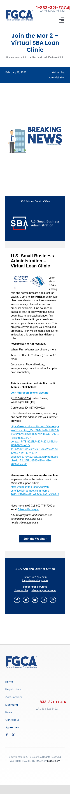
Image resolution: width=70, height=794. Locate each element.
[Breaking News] (21, 657)
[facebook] (6, 734)
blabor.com (53, 760)
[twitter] (13, 734)
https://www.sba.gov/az (35, 580)
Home (9, 57)
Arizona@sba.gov (28, 509)
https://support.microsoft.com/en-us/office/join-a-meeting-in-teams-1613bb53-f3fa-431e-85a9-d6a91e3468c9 (35, 490)
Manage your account (44, 590)
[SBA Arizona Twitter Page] (26, 599)
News (17, 57)
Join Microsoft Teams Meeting (29, 392)
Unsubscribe (21, 590)
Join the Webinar (35, 538)
